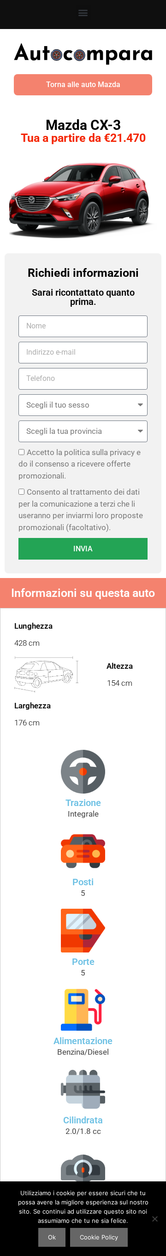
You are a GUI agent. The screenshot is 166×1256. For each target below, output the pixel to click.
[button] (83, 12)
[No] (154, 1218)
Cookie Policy (99, 1237)
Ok (52, 1237)
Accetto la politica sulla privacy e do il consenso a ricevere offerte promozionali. (79, 464)
